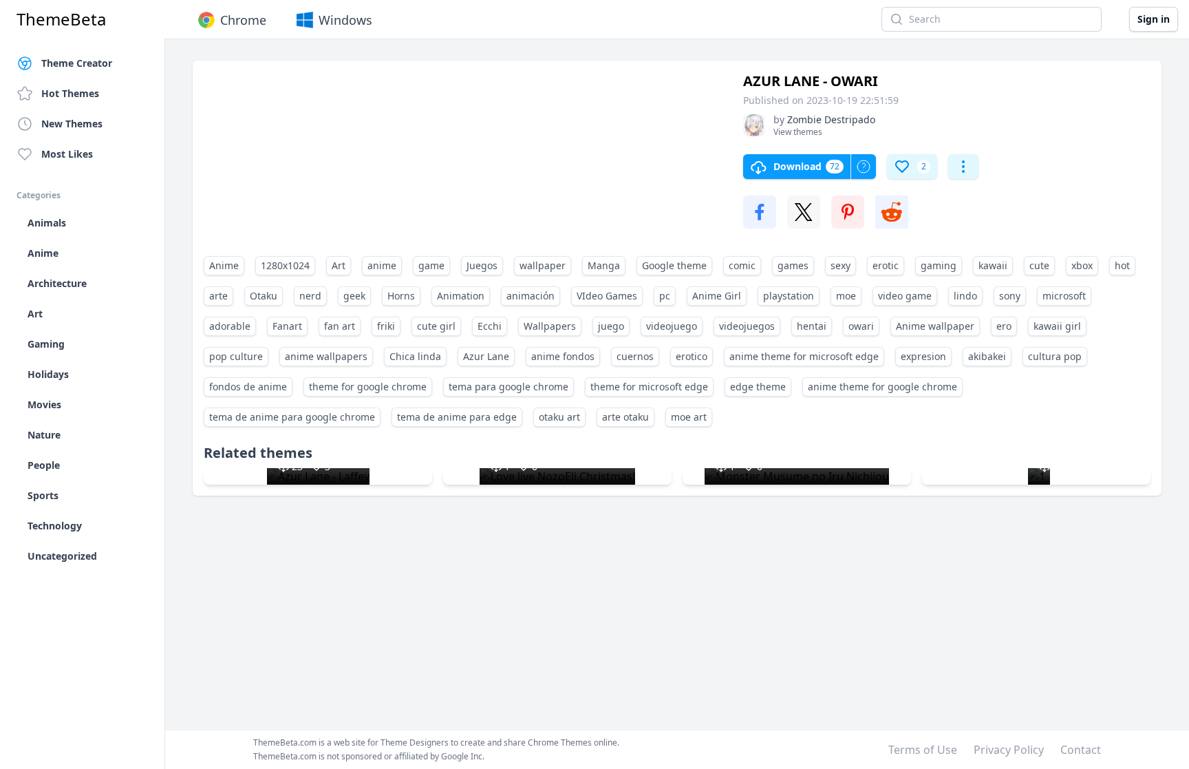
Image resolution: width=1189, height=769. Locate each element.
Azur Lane (486, 356)
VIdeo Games (607, 295)
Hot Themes (70, 93)
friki (386, 326)
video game (905, 295)
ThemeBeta (61, 19)
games (793, 265)
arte (218, 295)
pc (664, 295)
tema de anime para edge (457, 416)
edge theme (758, 386)
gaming (938, 265)
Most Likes (67, 153)
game (431, 265)
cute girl (436, 326)
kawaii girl (1057, 326)
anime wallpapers (326, 356)
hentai (811, 326)
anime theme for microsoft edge (804, 356)
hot (1122, 265)
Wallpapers (550, 326)
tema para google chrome (508, 386)
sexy (840, 265)
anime (381, 265)
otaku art (559, 416)
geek (354, 295)
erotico (691, 356)
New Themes (72, 123)
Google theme (674, 265)
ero (1003, 326)
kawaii (992, 265)
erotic (885, 265)
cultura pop (1055, 356)
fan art (339, 326)
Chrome (243, 20)
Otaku (263, 295)
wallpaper (542, 265)
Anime (224, 265)
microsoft (1064, 295)
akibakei (987, 356)
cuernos (635, 356)
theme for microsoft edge (649, 386)
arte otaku (625, 416)
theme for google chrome (368, 386)
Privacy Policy (1009, 749)
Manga (604, 265)
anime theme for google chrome (882, 386)
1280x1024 (285, 265)
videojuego (671, 326)
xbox (1082, 265)
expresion (923, 356)
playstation (788, 295)
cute (1039, 265)
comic (742, 265)
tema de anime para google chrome (292, 416)
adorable (229, 326)
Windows (345, 20)
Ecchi (490, 326)
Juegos (482, 265)
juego (611, 326)
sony (1009, 295)
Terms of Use (922, 749)
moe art (689, 416)
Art (338, 265)
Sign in (1153, 18)
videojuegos (747, 326)
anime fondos (562, 356)
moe (846, 295)
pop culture (236, 356)
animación (530, 295)
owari (861, 326)
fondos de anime (248, 386)
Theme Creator (76, 63)
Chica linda (415, 356)
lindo (965, 295)
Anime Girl (716, 295)
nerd (310, 295)
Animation (460, 295)
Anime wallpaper (935, 326)
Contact (1080, 749)
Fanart (287, 326)
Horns (401, 295)
